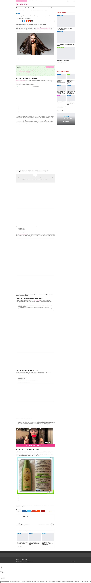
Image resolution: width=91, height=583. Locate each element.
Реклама (17, 559)
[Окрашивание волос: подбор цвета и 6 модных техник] (66, 37)
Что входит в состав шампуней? (24, 73)
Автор (26, 559)
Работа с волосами (52, 7)
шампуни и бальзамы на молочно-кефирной (42, 28)
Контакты (22, 559)
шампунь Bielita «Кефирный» (34, 82)
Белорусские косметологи (20, 80)
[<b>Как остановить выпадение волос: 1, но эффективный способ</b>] (71, 98)
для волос (33, 27)
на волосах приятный (36, 300)
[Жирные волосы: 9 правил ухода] (66, 53)
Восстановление (61, 47)
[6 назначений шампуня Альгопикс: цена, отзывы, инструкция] (35, 537)
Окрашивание (60, 15)
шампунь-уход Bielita (23, 234)
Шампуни (17, 13)
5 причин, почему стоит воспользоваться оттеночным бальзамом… (66, 120)
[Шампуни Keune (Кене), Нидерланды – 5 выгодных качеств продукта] (48, 537)
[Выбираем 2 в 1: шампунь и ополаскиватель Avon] (22, 537)
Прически (35, 7)
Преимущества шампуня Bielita (24, 72)
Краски (68, 74)
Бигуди (59, 95)
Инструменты (42, 7)
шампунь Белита (44, 177)
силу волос (21, 82)
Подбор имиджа (28, 7)
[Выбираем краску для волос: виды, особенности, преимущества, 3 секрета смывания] (71, 76)
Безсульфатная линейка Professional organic (26, 70)
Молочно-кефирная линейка (23, 68)
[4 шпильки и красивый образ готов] (61, 98)
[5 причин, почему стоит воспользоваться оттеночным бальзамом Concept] (66, 21)
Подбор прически (20, 7)
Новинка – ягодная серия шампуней (25, 71)
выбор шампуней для (24, 380)
